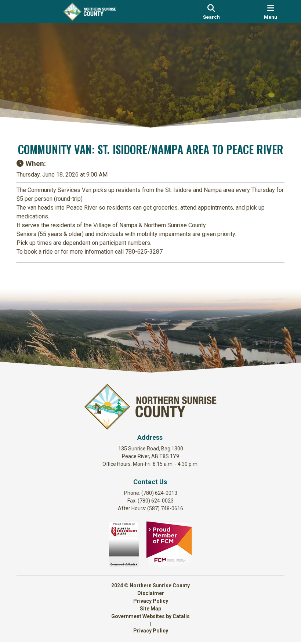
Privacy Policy (150, 601)
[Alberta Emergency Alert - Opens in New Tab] (124, 565)
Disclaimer (150, 593)
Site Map (150, 609)
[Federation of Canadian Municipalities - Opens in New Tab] (169, 565)
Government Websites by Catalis (150, 616)
